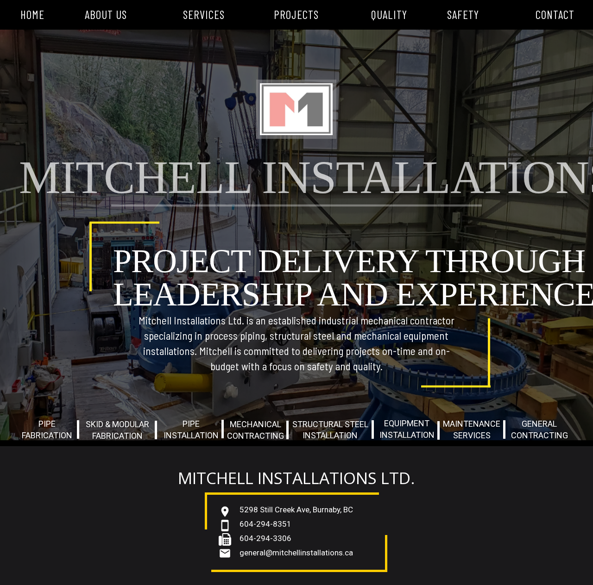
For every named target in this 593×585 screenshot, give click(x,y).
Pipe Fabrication (47, 429)
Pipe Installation (191, 429)
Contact (555, 14)
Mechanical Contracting (255, 430)
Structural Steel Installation (330, 429)
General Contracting (539, 429)
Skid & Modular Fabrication (117, 430)
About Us (106, 14)
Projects (296, 14)
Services (204, 14)
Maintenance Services (471, 429)
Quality (389, 14)
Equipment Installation (407, 429)
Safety (463, 14)
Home (32, 14)
